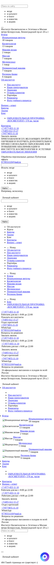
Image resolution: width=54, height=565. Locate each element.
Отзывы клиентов (16, 92)
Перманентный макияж (13, 68)
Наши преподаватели (17, 87)
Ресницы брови (9, 74)
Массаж (6, 56)
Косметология (9, 43)
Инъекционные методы (13, 37)
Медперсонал (8, 62)
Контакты (6, 125)
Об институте (8, 80)
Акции (4, 110)
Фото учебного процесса (19, 100)
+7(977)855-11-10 (9, 133)
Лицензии (12, 90)
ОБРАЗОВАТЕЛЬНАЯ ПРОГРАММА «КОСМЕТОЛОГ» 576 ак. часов (25, 119)
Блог (3, 113)
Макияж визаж (9, 50)
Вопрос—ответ (8, 105)
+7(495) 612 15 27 (9, 131)
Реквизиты (12, 98)
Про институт (14, 85)
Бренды (5, 108)
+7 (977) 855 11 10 (10, 128)
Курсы (4, 34)
